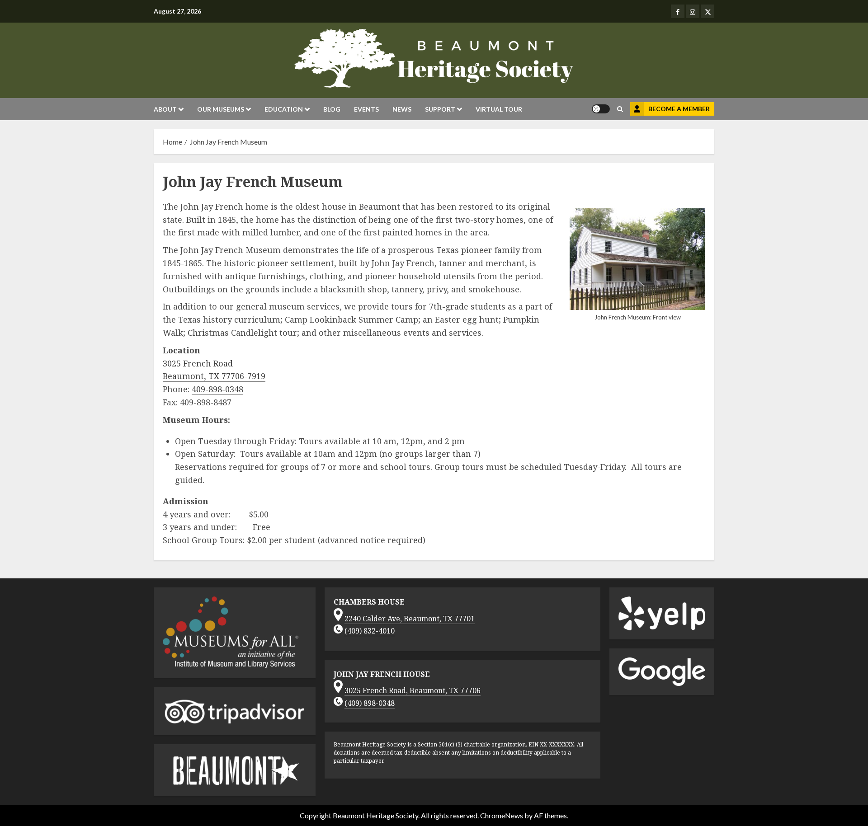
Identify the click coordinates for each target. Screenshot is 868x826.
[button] (620, 109)
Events (366, 109)
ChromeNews (501, 815)
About (165, 109)
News (401, 109)
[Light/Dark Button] (601, 108)
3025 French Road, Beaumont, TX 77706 (412, 690)
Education (283, 109)
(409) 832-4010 (369, 631)
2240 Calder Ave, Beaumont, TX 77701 (409, 619)
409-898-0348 (217, 389)
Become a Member (679, 109)
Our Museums (220, 109)
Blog (331, 109)
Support (440, 109)
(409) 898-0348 (369, 703)
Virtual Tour (499, 109)
